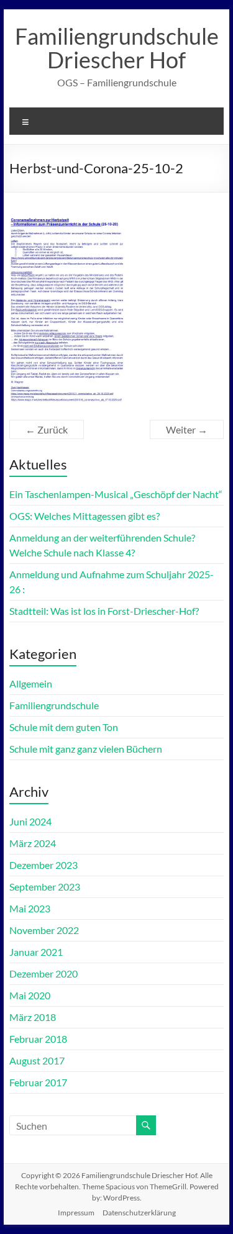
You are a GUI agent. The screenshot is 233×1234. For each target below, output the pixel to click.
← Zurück (46, 429)
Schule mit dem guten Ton (63, 727)
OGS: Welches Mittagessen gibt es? (84, 516)
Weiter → (187, 429)
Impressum (76, 1212)
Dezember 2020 (43, 973)
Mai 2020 (29, 995)
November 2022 (44, 930)
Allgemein (30, 683)
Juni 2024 (30, 821)
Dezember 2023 (43, 865)
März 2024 (32, 843)
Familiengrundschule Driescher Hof (117, 47)
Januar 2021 (36, 952)
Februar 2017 (38, 1082)
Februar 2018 (38, 1039)
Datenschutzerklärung (139, 1212)
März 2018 (32, 1017)
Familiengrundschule (54, 705)
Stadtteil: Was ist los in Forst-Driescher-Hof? (104, 611)
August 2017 (37, 1060)
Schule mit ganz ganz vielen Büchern (85, 749)
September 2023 (44, 886)
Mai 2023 (29, 908)
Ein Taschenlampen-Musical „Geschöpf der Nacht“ (115, 494)
